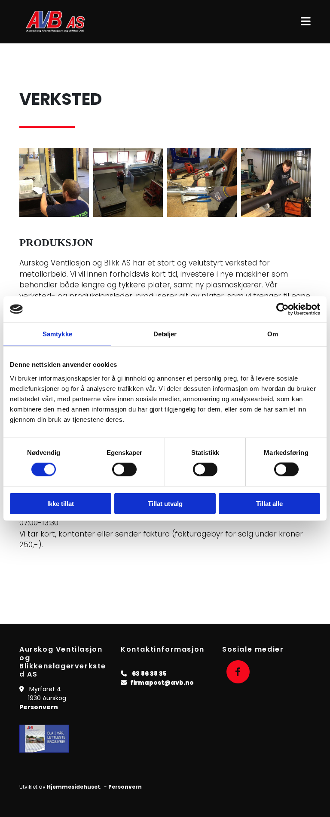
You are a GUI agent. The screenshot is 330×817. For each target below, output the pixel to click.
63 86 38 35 (149, 673)
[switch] (124, 469)
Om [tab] (272, 334)
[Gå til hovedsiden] (63, 22)
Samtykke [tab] (57, 334)
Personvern (38, 707)
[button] (216, 21)
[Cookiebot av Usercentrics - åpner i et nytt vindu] (282, 309)
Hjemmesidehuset (73, 786)
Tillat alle (269, 503)
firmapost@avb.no (162, 682)
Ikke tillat (60, 503)
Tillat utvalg (165, 503)
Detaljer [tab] (165, 334)
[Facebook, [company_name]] (238, 672)
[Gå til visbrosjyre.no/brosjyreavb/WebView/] (50, 739)
